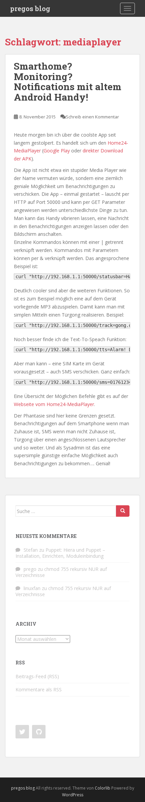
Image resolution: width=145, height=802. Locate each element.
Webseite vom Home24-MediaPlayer (54, 404)
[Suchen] (122, 511)
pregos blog (30, 8)
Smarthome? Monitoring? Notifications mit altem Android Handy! (67, 81)
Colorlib (102, 788)
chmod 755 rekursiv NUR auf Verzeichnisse (61, 572)
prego (30, 569)
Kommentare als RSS (39, 689)
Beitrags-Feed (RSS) (37, 676)
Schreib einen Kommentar (92, 117)
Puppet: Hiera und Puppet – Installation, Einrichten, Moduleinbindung (60, 553)
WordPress (72, 795)
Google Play (57, 150)
